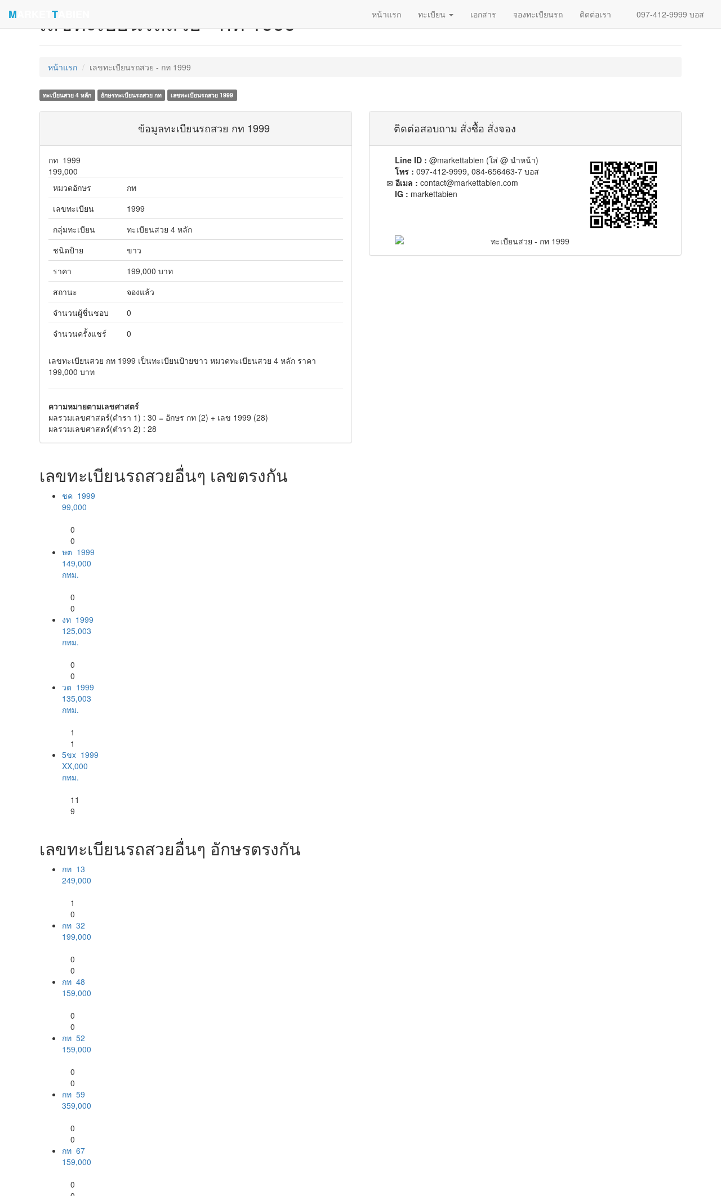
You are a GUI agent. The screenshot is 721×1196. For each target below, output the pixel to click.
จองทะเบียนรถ (538, 14)
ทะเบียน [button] (433, 14)
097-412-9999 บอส (669, 14)
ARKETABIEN (49, 14)
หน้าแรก (62, 67)
